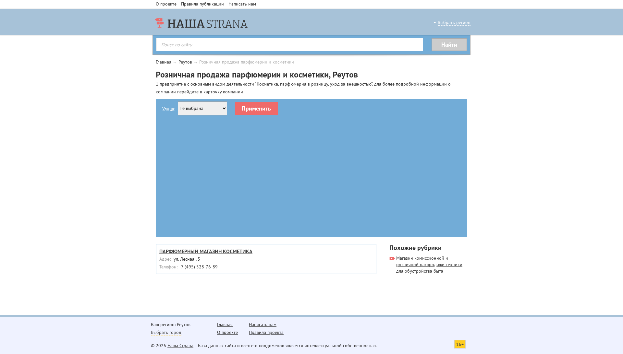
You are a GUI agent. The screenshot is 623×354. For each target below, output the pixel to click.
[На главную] (201, 36)
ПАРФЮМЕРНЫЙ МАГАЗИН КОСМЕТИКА (205, 251)
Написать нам (242, 4)
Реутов (185, 62)
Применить (256, 108)
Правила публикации (202, 4)
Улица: (168, 109)
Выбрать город (166, 332)
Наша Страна (180, 345)
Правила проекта (266, 332)
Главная (163, 62)
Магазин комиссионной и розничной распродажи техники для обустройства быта (429, 264)
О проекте (166, 4)
